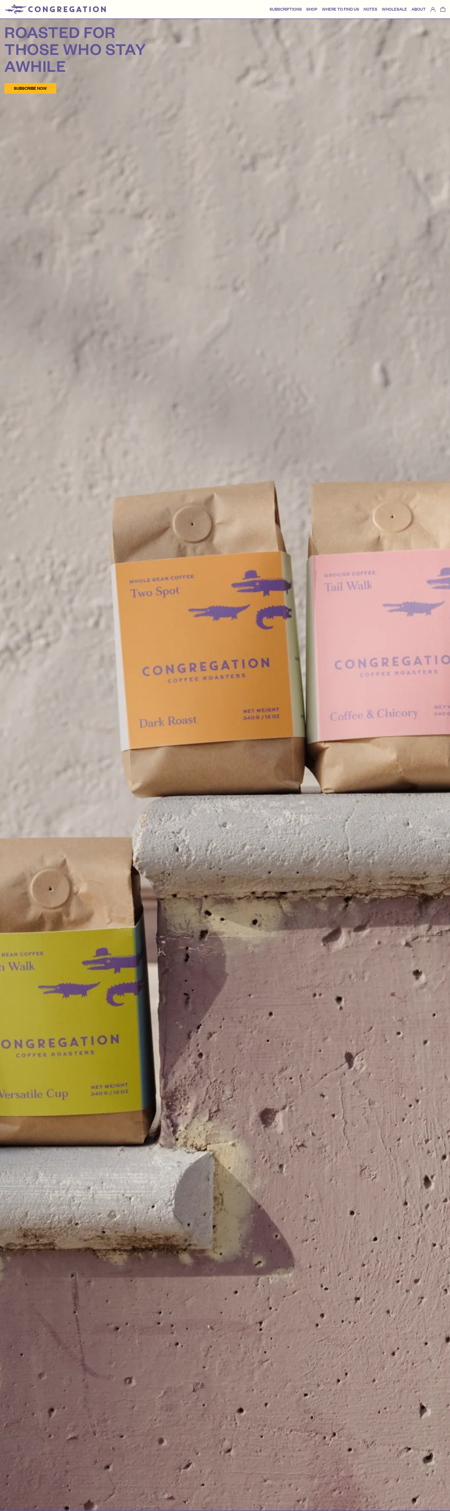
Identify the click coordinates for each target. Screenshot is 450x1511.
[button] (443, 9)
